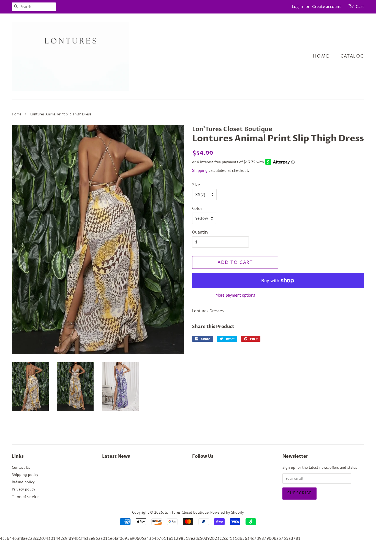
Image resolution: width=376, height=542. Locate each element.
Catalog (352, 56)
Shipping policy (25, 474)
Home (321, 56)
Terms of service (25, 496)
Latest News (116, 456)
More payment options (235, 295)
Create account (326, 6)
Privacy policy (23, 489)
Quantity (200, 232)
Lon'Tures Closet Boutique (187, 512)
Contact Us (21, 467)
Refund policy (23, 481)
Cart (360, 6)
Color (197, 208)
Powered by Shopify (227, 512)
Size (196, 184)
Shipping (200, 170)
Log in (297, 6)
